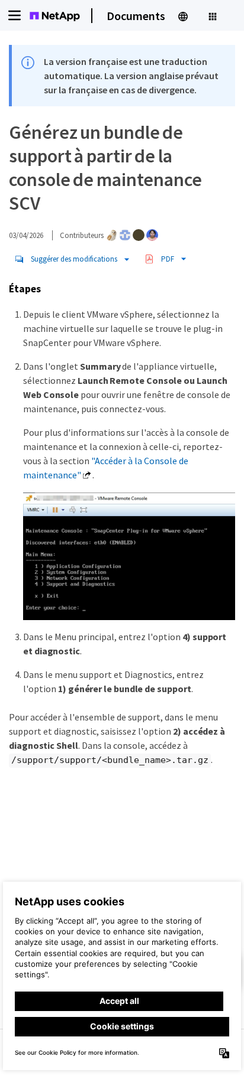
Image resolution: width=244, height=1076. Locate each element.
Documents (136, 15)
